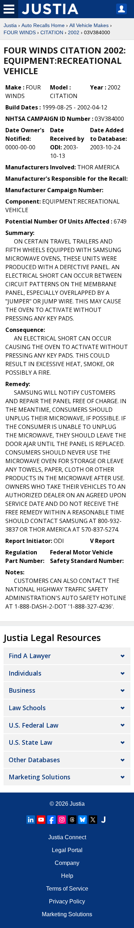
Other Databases (34, 759)
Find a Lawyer (30, 655)
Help (67, 876)
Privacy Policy (67, 901)
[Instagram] (62, 819)
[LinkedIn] (30, 819)
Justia (10, 25)
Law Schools (27, 707)
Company (67, 863)
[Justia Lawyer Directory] (103, 819)
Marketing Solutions (39, 777)
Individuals (25, 673)
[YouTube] (41, 819)
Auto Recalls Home (43, 25)
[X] (93, 819)
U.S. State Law (30, 742)
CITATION (51, 32)
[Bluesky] (82, 819)
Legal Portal (67, 850)
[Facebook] (51, 819)
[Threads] (72, 819)
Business (22, 690)
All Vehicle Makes (89, 25)
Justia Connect (67, 837)
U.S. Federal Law (33, 725)
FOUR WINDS (20, 32)
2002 (73, 32)
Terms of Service (67, 889)
